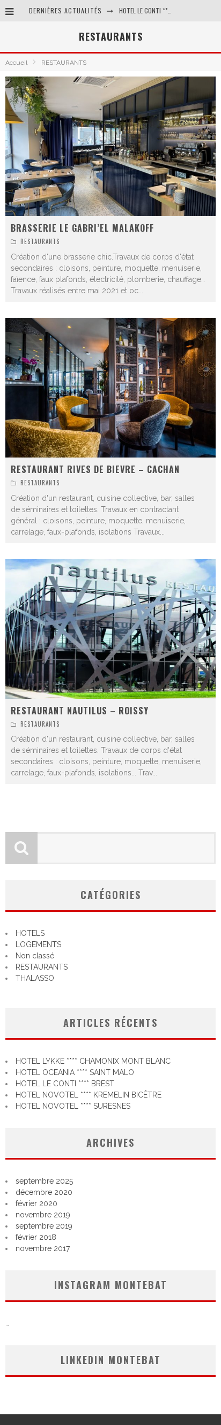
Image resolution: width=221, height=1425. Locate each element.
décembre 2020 (44, 1192)
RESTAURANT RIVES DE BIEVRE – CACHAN (95, 469)
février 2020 (36, 1203)
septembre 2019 (44, 1226)
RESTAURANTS (40, 241)
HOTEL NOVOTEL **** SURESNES (73, 1106)
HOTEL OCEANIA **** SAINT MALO (75, 1072)
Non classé (35, 955)
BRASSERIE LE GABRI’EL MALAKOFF (82, 228)
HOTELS (30, 933)
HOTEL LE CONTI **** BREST (156, 10)
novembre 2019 (43, 1214)
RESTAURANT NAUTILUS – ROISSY (80, 710)
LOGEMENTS (38, 944)
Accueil (16, 62)
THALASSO (35, 978)
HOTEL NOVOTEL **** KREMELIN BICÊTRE (88, 1095)
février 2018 (36, 1237)
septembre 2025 (44, 1181)
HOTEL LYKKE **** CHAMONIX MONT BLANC (93, 1061)
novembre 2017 (43, 1248)
